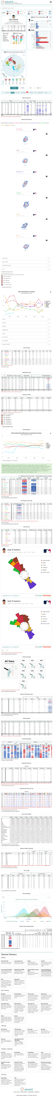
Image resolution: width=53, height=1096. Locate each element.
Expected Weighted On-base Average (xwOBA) (46, 970)
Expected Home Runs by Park (26, 788)
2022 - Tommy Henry (6, 282)
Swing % (2, 840)
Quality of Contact (26, 394)
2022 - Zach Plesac (7, 415)
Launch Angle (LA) (18, 961)
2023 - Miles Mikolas (7, 419)
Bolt (15, 1078)
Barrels (29, 961)
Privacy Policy (24, 1092)
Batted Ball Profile (26, 372)
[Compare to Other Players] (47, 16)
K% (1, 841)
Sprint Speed (4, 1078)
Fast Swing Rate (17, 994)
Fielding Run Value (18, 1062)
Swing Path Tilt (31, 1003)
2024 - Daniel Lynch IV (7, 278)
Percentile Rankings (26, 739)
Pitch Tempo (26, 870)
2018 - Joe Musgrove (7, 421)
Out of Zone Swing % (4, 836)
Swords (16, 1016)
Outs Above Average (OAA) (5, 1063)
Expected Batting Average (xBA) (33, 970)
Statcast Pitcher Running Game (26, 926)
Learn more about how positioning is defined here (9, 867)
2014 (7, 23)
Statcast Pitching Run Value (26, 694)
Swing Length (31, 994)
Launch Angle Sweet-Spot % (5, 827)
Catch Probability (31, 1062)
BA (1, 818)
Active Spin (30, 1029)
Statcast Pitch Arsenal (26, 119)
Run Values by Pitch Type (26, 500)
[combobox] (26, 8)
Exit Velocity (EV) (4, 961)
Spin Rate (43, 1029)
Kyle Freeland (13, 20)
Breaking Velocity (4, 831)
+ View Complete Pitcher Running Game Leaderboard (10, 948)
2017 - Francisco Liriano (7, 284)
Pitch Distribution (26, 893)
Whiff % (2, 837)
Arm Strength (17, 1052)
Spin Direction (26, 526)
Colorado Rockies (16, 23)
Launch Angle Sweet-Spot (6, 969)
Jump (42, 1052)
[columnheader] (2, 101)
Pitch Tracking (26, 347)
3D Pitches (4, 38)
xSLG (1, 821)
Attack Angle (43, 994)
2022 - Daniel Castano (7, 276)
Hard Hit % (2, 825)
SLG (1, 820)
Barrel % (2, 828)
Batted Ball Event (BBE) (19, 969)
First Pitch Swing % (4, 839)
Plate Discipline (26, 718)
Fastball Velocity (3, 830)
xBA (1, 819)
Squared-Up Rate (44, 1003)
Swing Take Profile (6, 40)
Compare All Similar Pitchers (6, 287)
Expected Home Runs (26, 763)
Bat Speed (3, 994)
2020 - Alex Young (6, 280)
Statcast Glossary (9, 954)
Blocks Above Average (46, 1062)
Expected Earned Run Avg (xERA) (19, 1039)
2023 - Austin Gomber (7, 424)
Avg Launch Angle (4, 829)
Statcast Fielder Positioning (26, 848)
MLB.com (37, 1092)
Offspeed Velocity (4, 832)
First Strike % (3, 838)
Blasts (2, 1016)
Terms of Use (17, 1092)
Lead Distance (31, 1052)
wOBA (2, 822)
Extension (3, 1039)
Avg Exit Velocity (3, 826)
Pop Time (3, 1052)
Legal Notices (31, 1092)
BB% (1, 842)
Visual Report (5, 37)
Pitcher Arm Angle (26, 657)
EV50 (2, 979)
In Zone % (2, 833)
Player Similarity (5, 39)
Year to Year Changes (26, 814)
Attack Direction (17, 1003)
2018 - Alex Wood (6, 417)
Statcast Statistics (26, 98)
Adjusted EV (17, 979)
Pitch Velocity (4, 1029)
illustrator (4, 36)
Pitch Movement (26, 429)
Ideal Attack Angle (5, 1003)
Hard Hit (43, 961)
